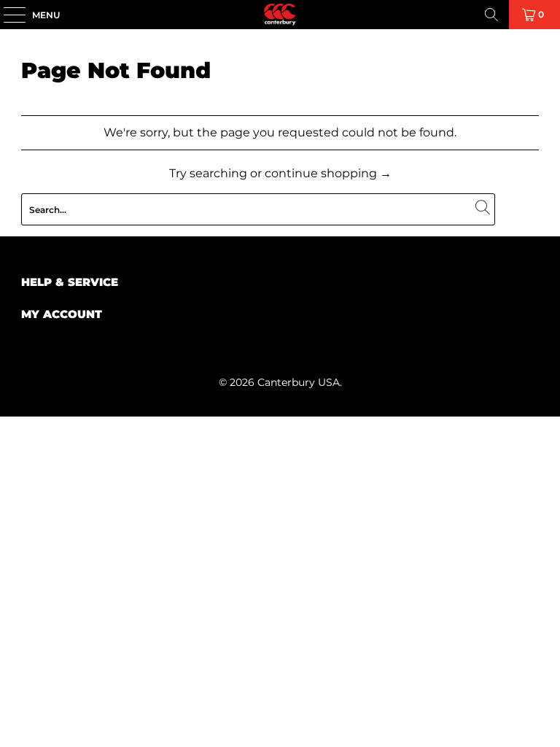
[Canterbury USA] (280, 14)
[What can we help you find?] (491, 14)
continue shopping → (328, 173)
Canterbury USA (298, 382)
